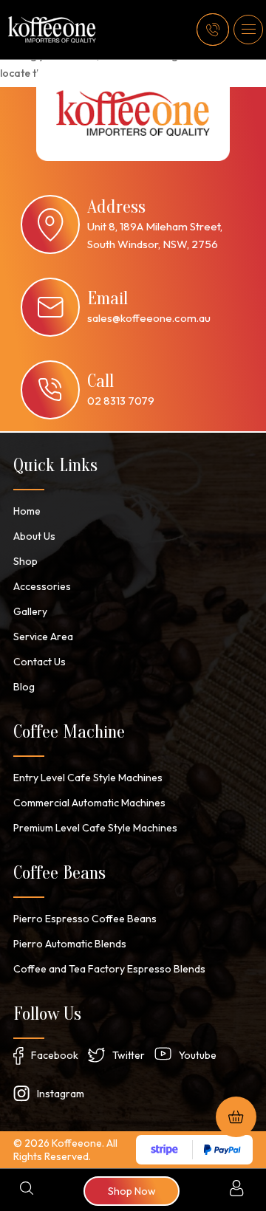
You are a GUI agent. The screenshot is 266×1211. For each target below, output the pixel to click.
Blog (24, 686)
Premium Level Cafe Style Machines (95, 827)
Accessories (42, 586)
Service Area (43, 636)
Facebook (54, 1055)
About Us (34, 536)
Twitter (128, 1055)
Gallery (30, 611)
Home (27, 511)
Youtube (197, 1055)
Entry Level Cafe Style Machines (88, 777)
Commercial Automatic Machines (89, 802)
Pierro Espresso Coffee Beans (85, 918)
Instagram (60, 1093)
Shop (25, 561)
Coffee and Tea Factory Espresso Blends (109, 968)
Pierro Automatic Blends (69, 943)
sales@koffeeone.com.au (149, 318)
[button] (248, 29)
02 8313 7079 (120, 401)
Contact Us (39, 661)
